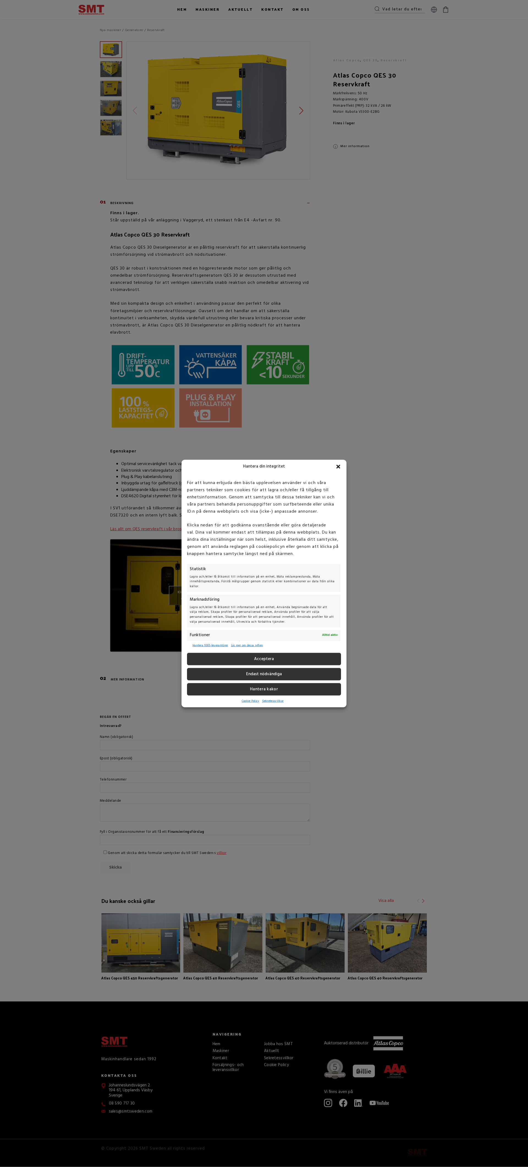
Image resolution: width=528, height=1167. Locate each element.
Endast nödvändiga (264, 674)
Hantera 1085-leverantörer (210, 645)
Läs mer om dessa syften (247, 645)
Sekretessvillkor (273, 701)
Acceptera (264, 659)
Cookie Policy (250, 701)
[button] (338, 466)
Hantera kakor (264, 689)
